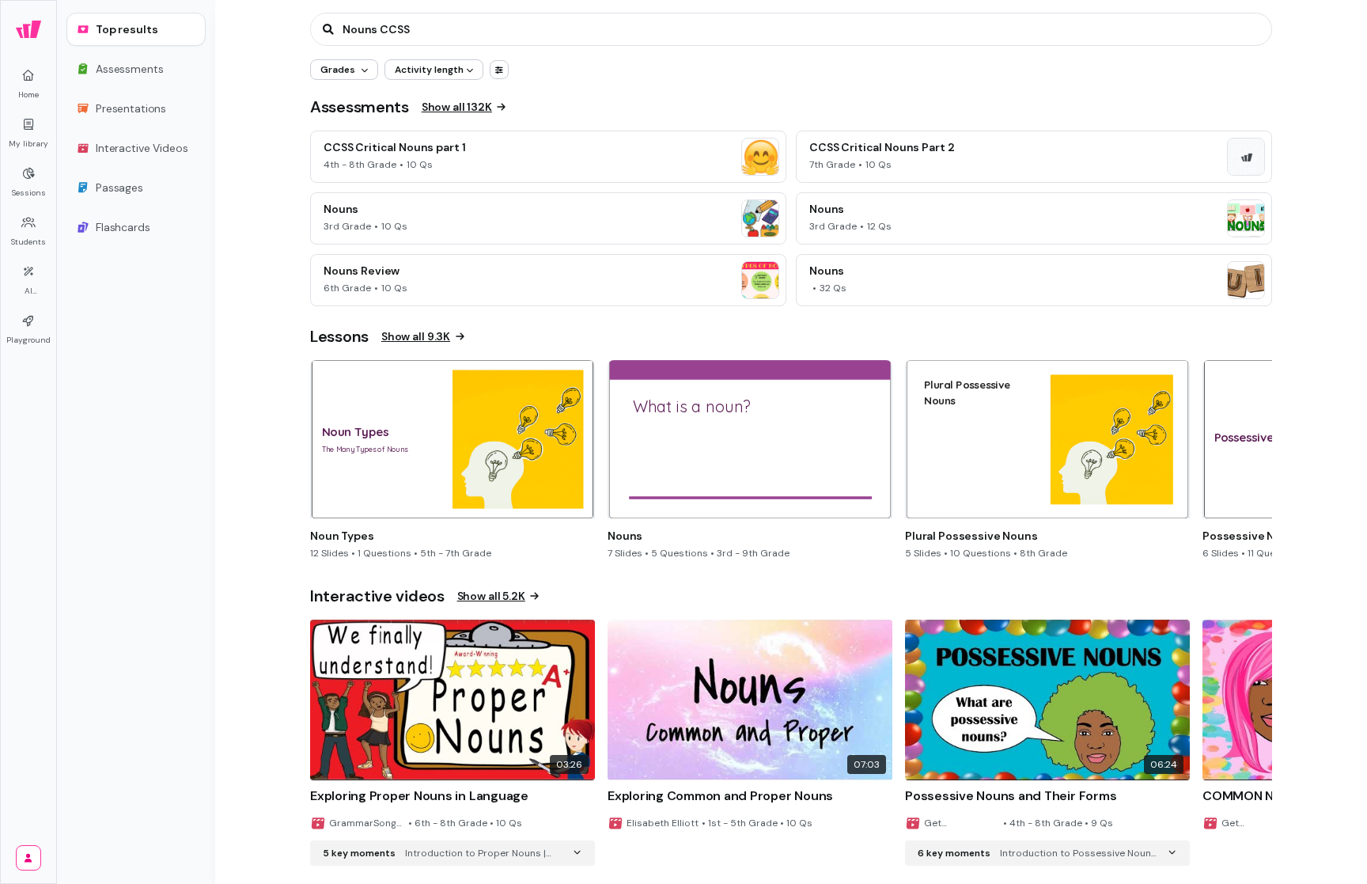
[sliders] (499, 69)
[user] (28, 858)
